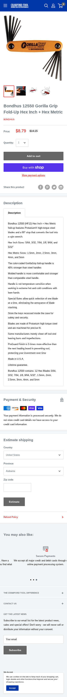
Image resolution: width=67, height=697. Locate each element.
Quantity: (9, 142)
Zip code (8, 479)
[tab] (14, 212)
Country (8, 447)
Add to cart (33, 156)
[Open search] (46, 6)
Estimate (14, 501)
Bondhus (9, 119)
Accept (12, 688)
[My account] (53, 6)
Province (8, 463)
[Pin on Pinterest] (47, 187)
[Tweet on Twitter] (54, 187)
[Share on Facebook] (40, 187)
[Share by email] (60, 187)
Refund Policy (11, 517)
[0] (60, 6)
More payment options (33, 175)
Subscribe (15, 650)
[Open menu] (5, 5)
